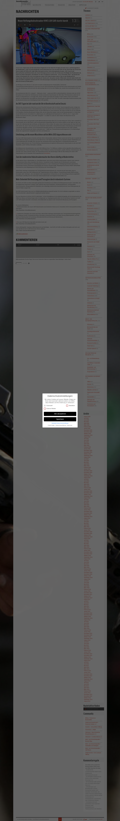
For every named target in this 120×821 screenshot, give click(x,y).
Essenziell (49, 405)
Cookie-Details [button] (51, 425)
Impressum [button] (69, 425)
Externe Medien (51, 408)
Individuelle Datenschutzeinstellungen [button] (60, 423)
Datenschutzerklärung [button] (61, 425)
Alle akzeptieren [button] (60, 414)
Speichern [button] (60, 419)
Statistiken (72, 405)
